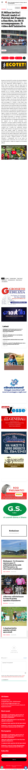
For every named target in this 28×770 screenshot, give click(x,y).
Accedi (25, 657)
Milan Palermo (19, 280)
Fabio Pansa (19, 278)
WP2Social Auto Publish (9, 769)
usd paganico (4, 281)
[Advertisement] (14, 219)
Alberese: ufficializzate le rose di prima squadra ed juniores (12, 335)
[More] (24, 58)
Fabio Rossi (4, 280)
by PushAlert (10, 9)
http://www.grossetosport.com (14, 533)
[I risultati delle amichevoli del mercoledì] (14, 616)
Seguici (23, 8)
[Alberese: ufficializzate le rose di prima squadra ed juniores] (14, 584)
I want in (14, 759)
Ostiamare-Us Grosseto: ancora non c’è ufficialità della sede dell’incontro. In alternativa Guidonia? (12, 330)
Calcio (4, 50)
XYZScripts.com (20, 769)
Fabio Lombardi (6, 571)
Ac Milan (7, 278)
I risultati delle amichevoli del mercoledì (13, 339)
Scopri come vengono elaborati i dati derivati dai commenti (13, 676)
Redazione (3, 9)
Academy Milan (13, 278)
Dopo (17, 8)
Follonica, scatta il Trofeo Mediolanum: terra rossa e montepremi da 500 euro (14, 343)
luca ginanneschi (11, 280)
